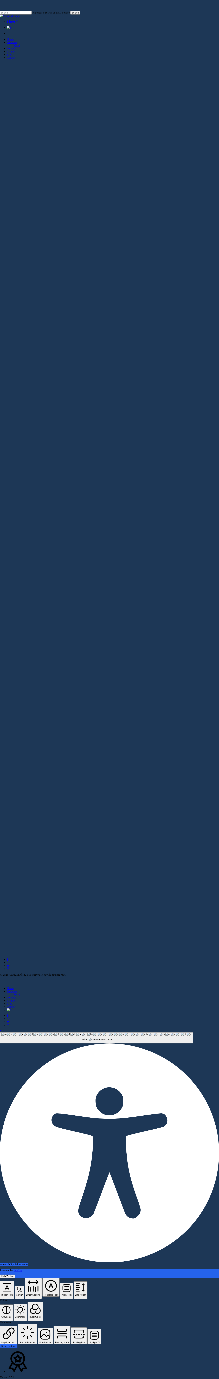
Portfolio (11, 997)
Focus (17, 994)
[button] (1, 1030)
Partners (11, 1000)
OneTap (18, 1270)
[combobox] (96, 1037)
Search (75, 12)
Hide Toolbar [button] (7, 1276)
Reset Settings (8, 1346)
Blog (9, 1003)
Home (10, 988)
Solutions (12, 991)
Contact (11, 1006)
